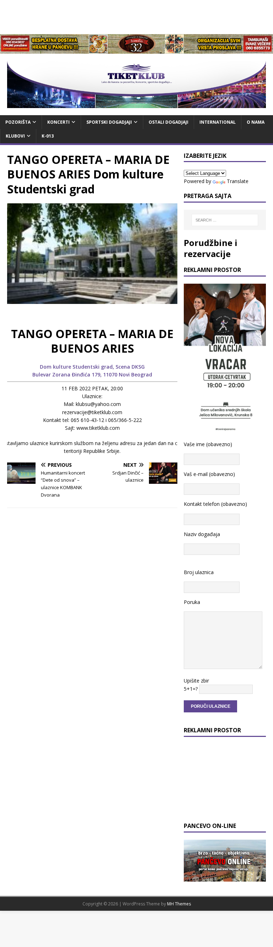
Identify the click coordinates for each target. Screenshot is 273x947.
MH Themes (179, 904)
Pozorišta (18, 122)
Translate (237, 181)
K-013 (48, 136)
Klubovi (15, 136)
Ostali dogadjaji (168, 122)
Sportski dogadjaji (109, 122)
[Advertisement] (136, 16)
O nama (255, 122)
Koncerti (58, 122)
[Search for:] (225, 220)
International (217, 122)
